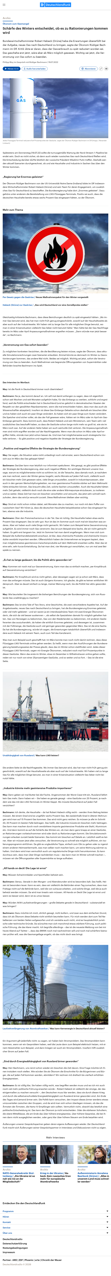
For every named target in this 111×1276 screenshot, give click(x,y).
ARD (15, 1260)
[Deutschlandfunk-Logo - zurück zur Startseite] (55, 4)
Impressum (9, 1252)
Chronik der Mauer (51, 1260)
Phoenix (30, 1260)
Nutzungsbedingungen (15, 1247)
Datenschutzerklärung (15, 1243)
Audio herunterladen (36, 69)
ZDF (21, 1260)
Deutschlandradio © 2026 (17, 1264)
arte (38, 1260)
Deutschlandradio (12, 1239)
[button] (4, 4)
